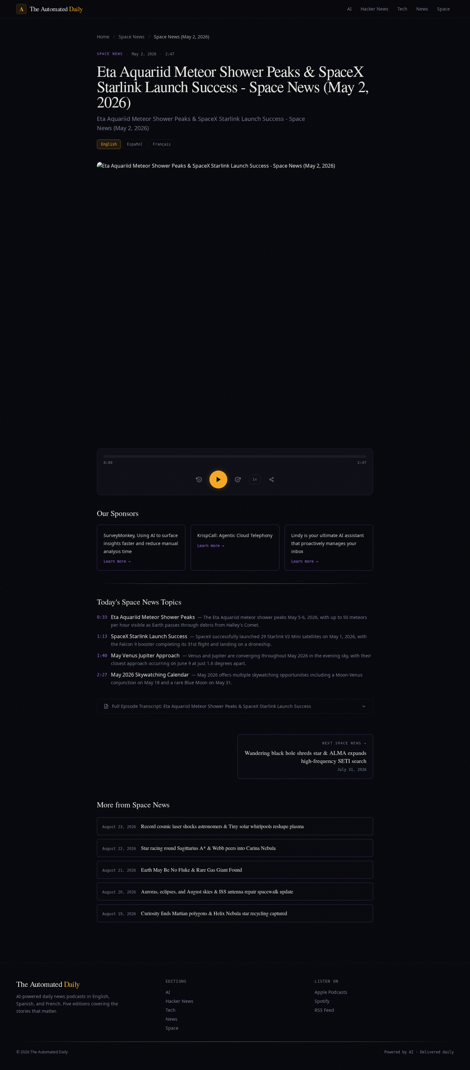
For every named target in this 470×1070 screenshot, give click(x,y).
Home (103, 37)
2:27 (102, 674)
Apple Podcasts (331, 992)
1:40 (102, 655)
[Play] (218, 479)
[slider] (235, 460)
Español (135, 144)
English (109, 144)
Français (162, 144)
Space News (132, 37)
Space (172, 1028)
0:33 (102, 617)
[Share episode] (271, 479)
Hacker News (179, 1001)
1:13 (102, 636)
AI (168, 992)
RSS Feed (324, 1010)
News (171, 1019)
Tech (171, 1010)
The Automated (48, 984)
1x (255, 479)
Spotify (322, 1001)
